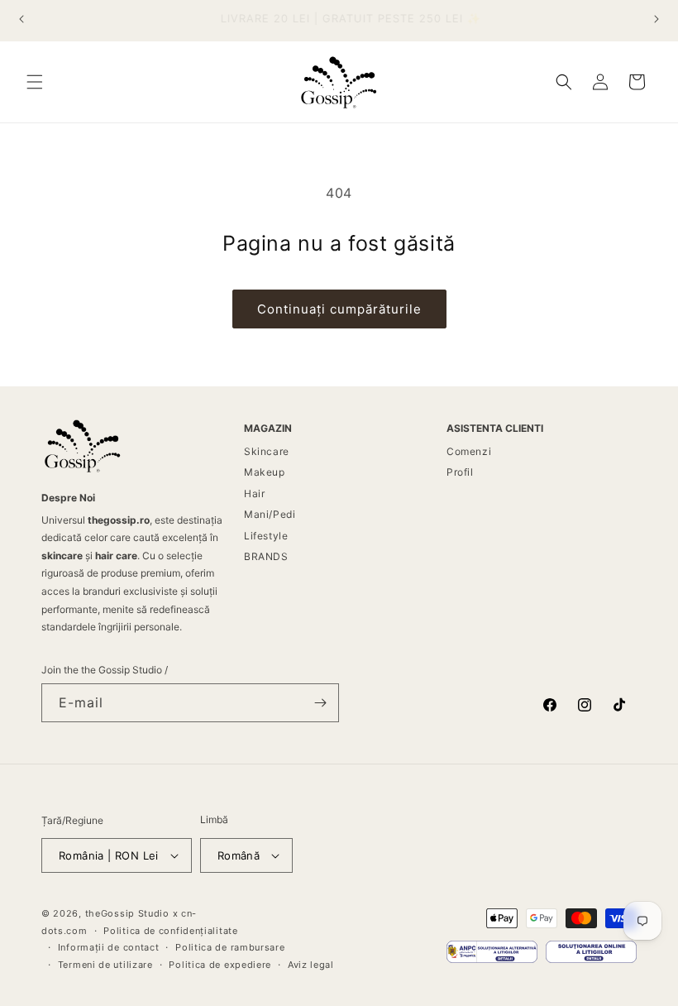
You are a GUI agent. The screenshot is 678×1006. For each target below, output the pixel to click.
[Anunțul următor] (656, 19)
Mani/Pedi (269, 514)
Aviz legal (311, 964)
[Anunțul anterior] (21, 19)
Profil (460, 472)
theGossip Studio (127, 913)
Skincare (266, 451)
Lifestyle (266, 535)
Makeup (264, 472)
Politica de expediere (220, 964)
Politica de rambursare (229, 947)
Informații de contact (109, 947)
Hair (254, 493)
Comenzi (468, 451)
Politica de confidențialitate (170, 931)
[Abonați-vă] (320, 702)
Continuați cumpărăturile (339, 309)
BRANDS (266, 556)
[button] (35, 82)
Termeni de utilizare (105, 964)
